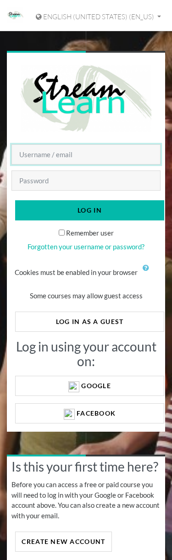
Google (95, 386)
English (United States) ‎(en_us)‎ (98, 16)
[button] (148, 273)
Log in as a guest (90, 321)
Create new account (63, 541)
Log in (90, 210)
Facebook (95, 413)
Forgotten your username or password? (86, 246)
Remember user (90, 233)
